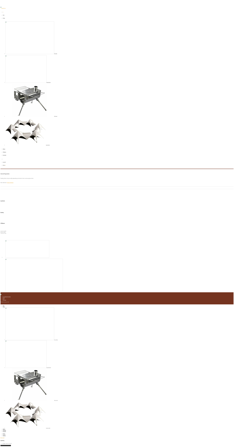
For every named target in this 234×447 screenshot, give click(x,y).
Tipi (3, 15)
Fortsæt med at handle (5, 445)
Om (3, 299)
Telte (4, 18)
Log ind (4, 162)
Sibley (4, 149)
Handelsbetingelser (7, 296)
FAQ (4, 297)
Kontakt (4, 155)
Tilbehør (4, 152)
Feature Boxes (10, 182)
